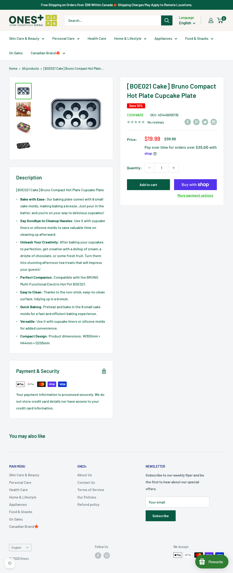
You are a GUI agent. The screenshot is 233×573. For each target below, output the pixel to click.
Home (13, 68)
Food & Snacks (196, 38)
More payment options (195, 195)
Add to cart (148, 184)
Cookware (135, 115)
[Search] (166, 20)
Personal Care (63, 38)
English (16, 547)
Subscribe (160, 515)
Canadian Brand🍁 (45, 53)
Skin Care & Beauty (24, 38)
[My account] (211, 20)
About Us (84, 475)
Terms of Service (90, 489)
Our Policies (86, 497)
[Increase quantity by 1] (173, 168)
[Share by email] (213, 121)
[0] (220, 20)
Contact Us (86, 482)
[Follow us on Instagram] (107, 555)
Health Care (97, 38)
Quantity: (134, 168)
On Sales (16, 53)
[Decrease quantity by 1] (149, 168)
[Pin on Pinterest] (196, 121)
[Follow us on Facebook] (98, 555)
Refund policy (88, 504)
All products (30, 68)
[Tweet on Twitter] (205, 121)
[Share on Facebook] (188, 121)
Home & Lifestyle (128, 38)
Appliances (163, 38)
